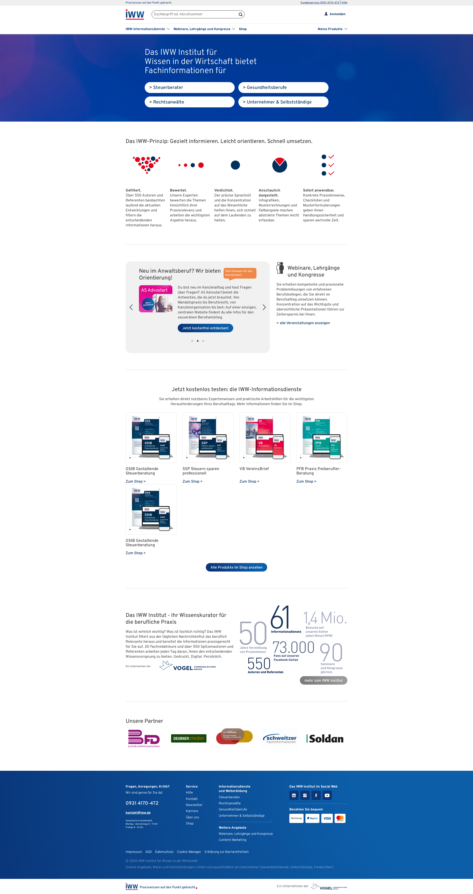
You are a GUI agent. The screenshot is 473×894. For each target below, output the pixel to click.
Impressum (134, 852)
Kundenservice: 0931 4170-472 (320, 3)
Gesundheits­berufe (233, 809)
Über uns (192, 817)
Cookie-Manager (189, 852)
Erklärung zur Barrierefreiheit (227, 852)
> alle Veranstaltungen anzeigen (303, 323)
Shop (243, 29)
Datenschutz (164, 852)
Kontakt (192, 799)
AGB (148, 852)
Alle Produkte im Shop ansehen (236, 567)
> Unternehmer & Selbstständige (277, 102)
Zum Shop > (136, 481)
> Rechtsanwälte (166, 102)
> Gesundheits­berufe (265, 88)
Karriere (192, 811)
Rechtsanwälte (230, 803)
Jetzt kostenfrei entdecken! (205, 328)
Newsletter (194, 805)
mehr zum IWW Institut (323, 680)
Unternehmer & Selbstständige (242, 816)
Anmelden (338, 14)
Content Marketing (232, 840)
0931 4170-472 (142, 803)
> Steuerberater (166, 88)
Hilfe (344, 3)
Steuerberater (229, 797)
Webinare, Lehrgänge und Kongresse (246, 834)
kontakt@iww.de (138, 813)
